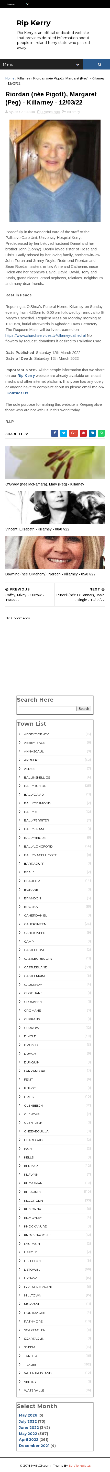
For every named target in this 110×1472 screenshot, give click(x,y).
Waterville (34, 1390)
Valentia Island (38, 1373)
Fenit (28, 1079)
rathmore (33, 1321)
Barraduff (34, 863)
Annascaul (34, 751)
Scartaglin (34, 1338)
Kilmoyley (33, 1218)
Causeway (33, 985)
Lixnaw (30, 1278)
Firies (29, 1097)
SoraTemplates (80, 1465)
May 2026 (28, 1415)
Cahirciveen (35, 933)
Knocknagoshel (38, 1235)
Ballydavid (34, 794)
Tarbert (31, 1356)
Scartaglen (35, 1330)
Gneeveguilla (36, 1131)
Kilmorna (32, 1209)
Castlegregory (38, 958)
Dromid (31, 1045)
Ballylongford (38, 846)
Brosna (31, 907)
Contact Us (17, 393)
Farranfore (35, 1071)
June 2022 (29, 1427)
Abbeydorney (36, 734)
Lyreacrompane (38, 1287)
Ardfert (31, 760)
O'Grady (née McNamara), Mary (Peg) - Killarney (44, 484)
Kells (29, 1157)
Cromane (32, 1010)
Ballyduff (33, 812)
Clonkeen (33, 1002)
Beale (29, 872)
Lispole (30, 1252)
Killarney (23, 78)
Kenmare (32, 1166)
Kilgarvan (33, 1183)
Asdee (29, 769)
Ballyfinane (34, 829)
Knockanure (35, 1226)
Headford (33, 1140)
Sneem (29, 1347)
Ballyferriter (36, 820)
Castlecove (34, 950)
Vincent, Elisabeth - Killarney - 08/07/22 (37, 529)
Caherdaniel (35, 915)
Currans (32, 1019)
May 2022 (28, 1433)
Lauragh (32, 1244)
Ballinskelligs (37, 777)
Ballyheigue (35, 838)
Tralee (30, 1364)
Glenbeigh (33, 1105)
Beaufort (33, 881)
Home (9, 78)
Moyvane (32, 1304)
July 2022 (28, 1421)
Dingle (30, 1036)
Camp (29, 941)
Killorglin (33, 1200)
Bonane (31, 889)
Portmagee (34, 1313)
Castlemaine (35, 976)
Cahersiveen (35, 924)
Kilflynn (31, 1174)
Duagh (30, 1054)
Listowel (32, 1269)
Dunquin (31, 1062)
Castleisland (36, 967)
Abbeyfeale (34, 743)
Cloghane (33, 993)
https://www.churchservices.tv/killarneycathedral (45, 335)
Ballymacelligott (40, 855)
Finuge (30, 1088)
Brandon (32, 898)
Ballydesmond (37, 803)
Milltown (32, 1295)
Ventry (30, 1382)
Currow (31, 1028)
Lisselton (32, 1261)
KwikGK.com (41, 1465)
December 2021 (34, 1445)
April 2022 (28, 1439)
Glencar (32, 1114)
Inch (28, 1149)
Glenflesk (33, 1123)
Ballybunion (35, 786)
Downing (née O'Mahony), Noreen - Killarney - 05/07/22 (50, 574)
